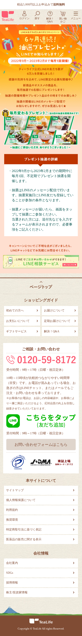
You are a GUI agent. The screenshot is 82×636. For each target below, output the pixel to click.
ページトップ (41, 285)
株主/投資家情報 (17, 592)
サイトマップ (15, 490)
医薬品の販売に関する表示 (23, 539)
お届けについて (54, 310)
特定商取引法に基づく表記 (23, 529)
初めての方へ (15, 310)
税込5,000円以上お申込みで (41, 4)
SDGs (9, 572)
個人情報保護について (21, 500)
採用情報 (12, 582)
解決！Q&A (51, 331)
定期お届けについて (57, 320)
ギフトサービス (16, 331)
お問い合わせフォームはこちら (41, 444)
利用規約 (12, 509)
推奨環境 (12, 519)
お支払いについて (18, 320)
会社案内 (12, 563)
